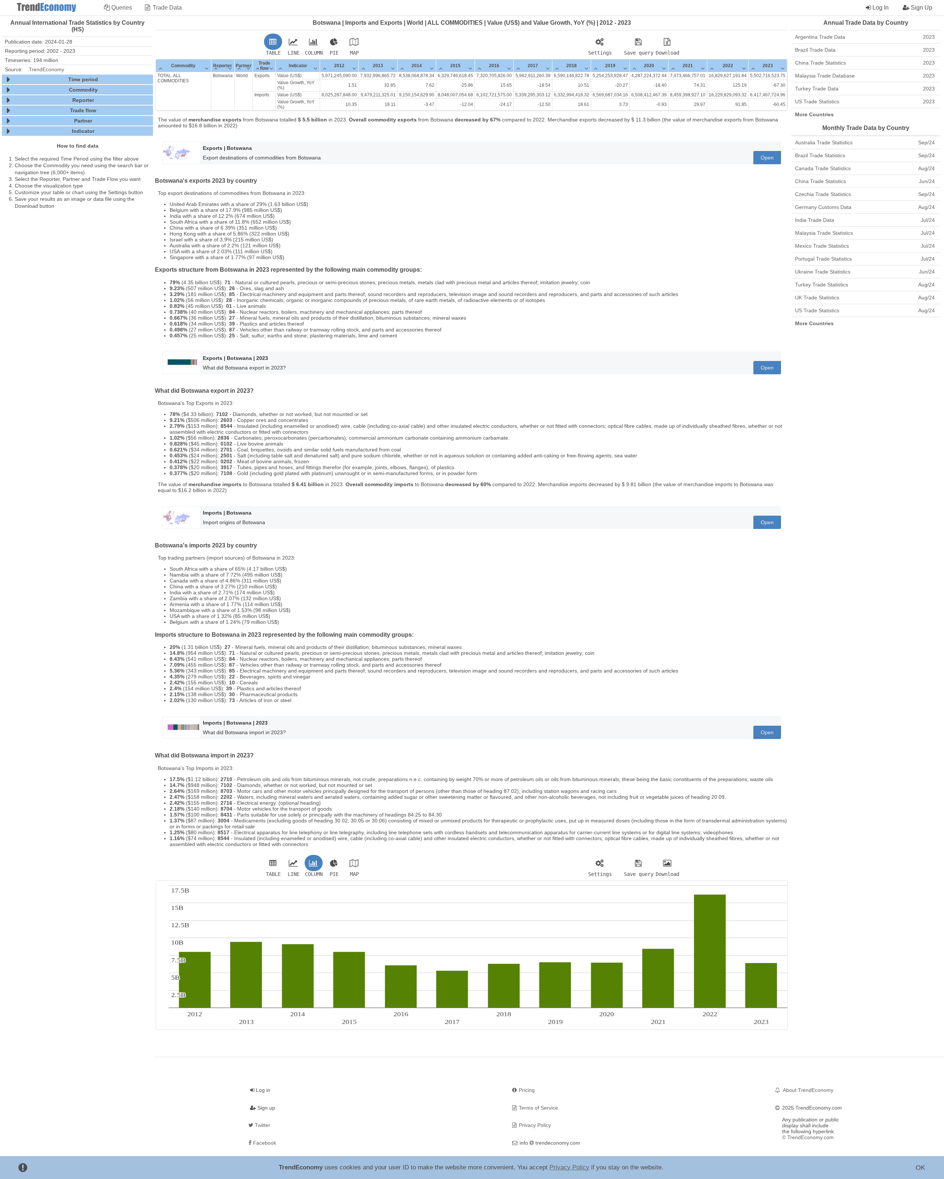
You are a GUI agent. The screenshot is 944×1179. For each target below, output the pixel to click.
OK (920, 1167)
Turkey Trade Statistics (865, 285)
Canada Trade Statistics (865, 168)
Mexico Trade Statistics (865, 246)
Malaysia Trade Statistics (865, 233)
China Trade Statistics (865, 63)
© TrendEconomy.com (808, 1137)
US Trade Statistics (865, 101)
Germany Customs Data (865, 207)
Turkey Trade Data (865, 89)
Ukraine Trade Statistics (865, 272)
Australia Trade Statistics (865, 142)
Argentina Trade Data (865, 37)
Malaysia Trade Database (865, 76)
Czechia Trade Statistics (865, 194)
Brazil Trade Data (865, 50)
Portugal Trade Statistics (865, 259)
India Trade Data (865, 220)
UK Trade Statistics (865, 297)
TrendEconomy (46, 69)
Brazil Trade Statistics (865, 155)
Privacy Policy (569, 1167)
